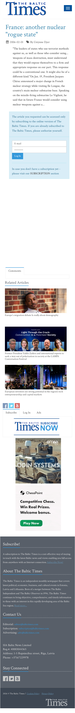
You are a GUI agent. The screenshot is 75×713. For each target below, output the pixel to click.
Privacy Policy (48, 693)
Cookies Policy (33, 693)
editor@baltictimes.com (26, 624)
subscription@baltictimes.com (34, 628)
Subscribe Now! (55, 562)
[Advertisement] (37, 224)
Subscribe (11, 413)
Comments (14, 271)
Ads (39, 413)
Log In (17, 156)
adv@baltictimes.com (28, 632)
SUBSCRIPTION (40, 173)
